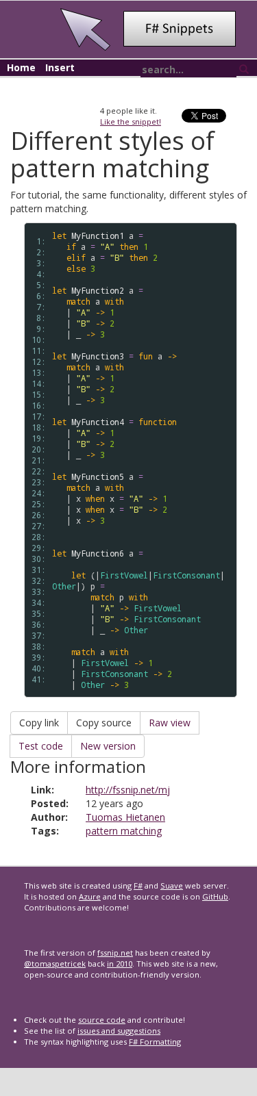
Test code (41, 745)
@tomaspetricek (55, 963)
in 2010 (119, 963)
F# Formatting (155, 1041)
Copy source (104, 722)
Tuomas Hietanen (125, 817)
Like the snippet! (130, 121)
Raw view (170, 722)
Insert (60, 67)
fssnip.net (115, 952)
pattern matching (124, 830)
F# (138, 885)
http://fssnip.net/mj (128, 789)
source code (101, 1020)
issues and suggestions (118, 1030)
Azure (90, 896)
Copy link (39, 722)
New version (108, 745)
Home (21, 67)
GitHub (215, 896)
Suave (171, 885)
